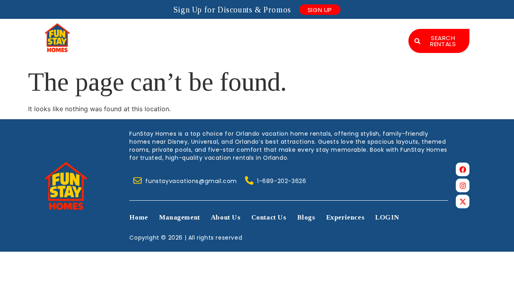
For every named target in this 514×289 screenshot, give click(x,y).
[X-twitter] (462, 201)
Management (226, 33)
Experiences (328, 49)
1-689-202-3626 (281, 181)
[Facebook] (462, 169)
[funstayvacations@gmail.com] (137, 180)
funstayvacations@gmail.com (191, 181)
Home (176, 33)
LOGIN (379, 49)
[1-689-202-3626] (249, 180)
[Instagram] (462, 185)
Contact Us (335, 33)
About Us (282, 33)
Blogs (382, 33)
